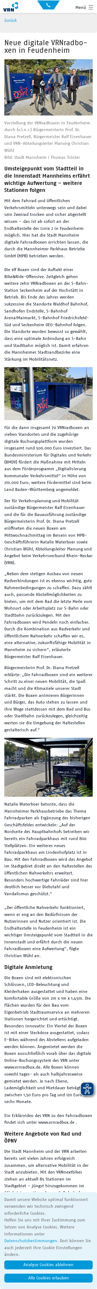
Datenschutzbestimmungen (30, 1241)
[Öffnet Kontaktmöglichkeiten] (48, 7)
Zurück (10, 20)
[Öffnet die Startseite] (11, 7)
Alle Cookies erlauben (48, 1278)
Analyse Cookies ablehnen (48, 1265)
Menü (80, 7)
